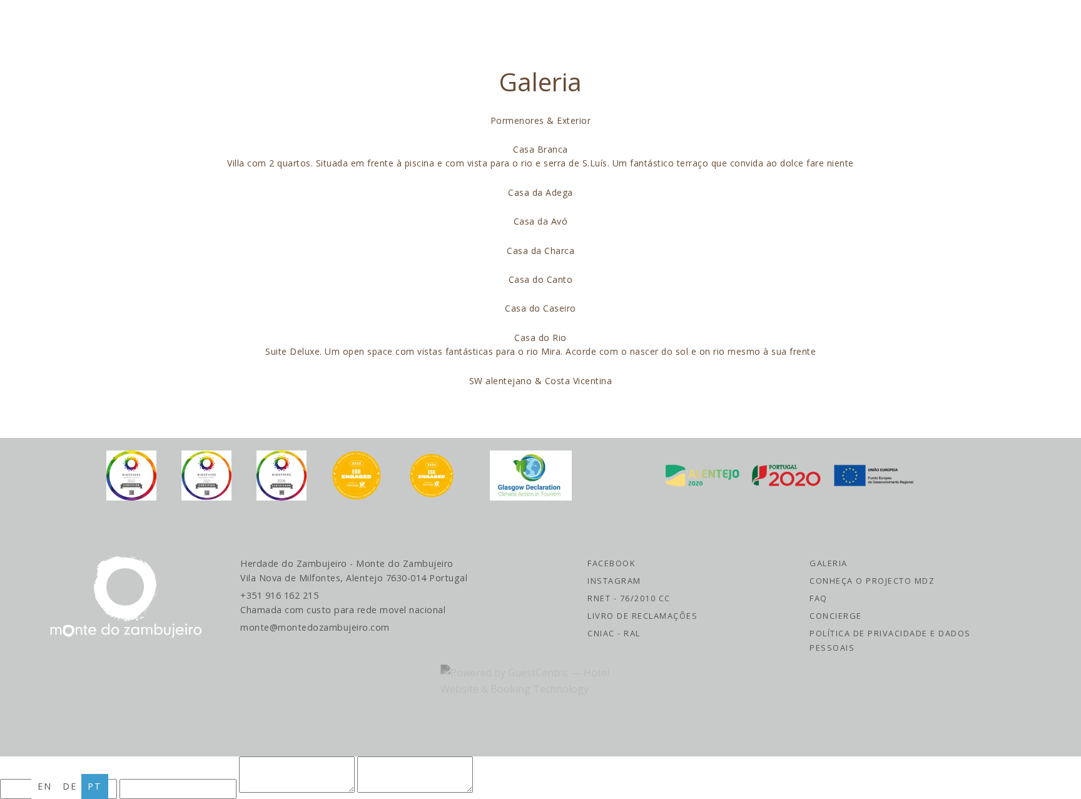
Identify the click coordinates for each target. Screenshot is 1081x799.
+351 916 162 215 (342, 602)
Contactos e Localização (948, 26)
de (70, 786)
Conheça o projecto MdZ (872, 580)
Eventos (819, 26)
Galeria (828, 563)
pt (95, 786)
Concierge (835, 615)
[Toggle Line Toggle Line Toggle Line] (1047, 25)
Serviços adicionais (709, 26)
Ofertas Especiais (420, 26)
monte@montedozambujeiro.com (315, 627)
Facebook (611, 563)
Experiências (586, 26)
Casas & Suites (299, 26)
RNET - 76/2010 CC (629, 598)
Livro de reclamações (642, 615)
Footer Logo (125, 597)
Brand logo (128, 25)
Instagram (614, 580)
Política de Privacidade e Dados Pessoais (890, 640)
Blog (511, 26)
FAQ (818, 598)
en (45, 786)
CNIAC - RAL (614, 633)
